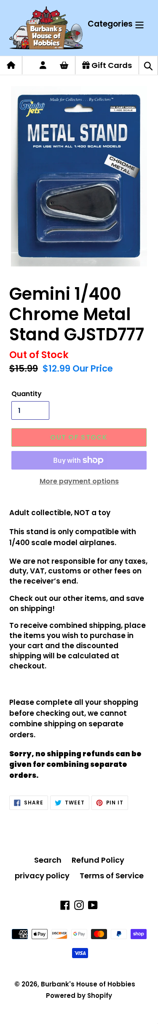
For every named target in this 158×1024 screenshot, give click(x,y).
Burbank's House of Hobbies (88, 984)
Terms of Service (112, 875)
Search (48, 860)
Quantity (26, 394)
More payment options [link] (79, 481)
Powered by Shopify (79, 995)
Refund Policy (98, 860)
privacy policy (42, 875)
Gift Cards (111, 65)
